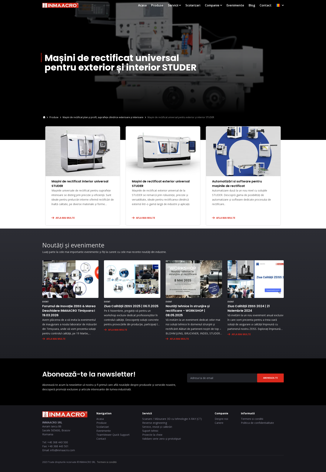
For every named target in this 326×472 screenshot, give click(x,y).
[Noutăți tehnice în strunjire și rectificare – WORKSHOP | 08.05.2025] (194, 279)
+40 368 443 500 (57, 442)
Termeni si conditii (252, 419)
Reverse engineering (154, 423)
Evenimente (235, 5)
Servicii (173, 5)
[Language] (280, 5)
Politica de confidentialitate (257, 423)
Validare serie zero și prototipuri (161, 438)
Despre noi (221, 419)
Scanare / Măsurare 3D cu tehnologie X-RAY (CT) (172, 419)
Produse (157, 5)
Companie (212, 5)
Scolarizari (192, 5)
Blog (252, 5)
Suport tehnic (150, 430)
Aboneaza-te (270, 378)
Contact (265, 5)
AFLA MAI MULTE (65, 217)
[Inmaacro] (44, 117)
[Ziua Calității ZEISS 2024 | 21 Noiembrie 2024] (256, 279)
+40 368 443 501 (58, 446)
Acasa (142, 5)
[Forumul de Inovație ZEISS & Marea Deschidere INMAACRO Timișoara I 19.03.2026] (70, 279)
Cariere (219, 423)
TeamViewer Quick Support (113, 434)
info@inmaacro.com (62, 450)
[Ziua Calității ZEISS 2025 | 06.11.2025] (132, 279)
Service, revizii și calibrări (157, 427)
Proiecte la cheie (152, 434)
